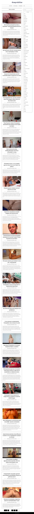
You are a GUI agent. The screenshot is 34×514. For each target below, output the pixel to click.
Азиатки (25, 15)
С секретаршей (25, 88)
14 (16, 510)
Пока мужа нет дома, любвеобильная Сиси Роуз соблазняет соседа (11, 150)
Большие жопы (25, 18)
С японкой (25, 91)
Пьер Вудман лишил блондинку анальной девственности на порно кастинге (11, 124)
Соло (24, 100)
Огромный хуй (25, 62)
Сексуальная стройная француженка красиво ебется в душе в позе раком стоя (12, 461)
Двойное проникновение (26, 33)
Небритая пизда (25, 56)
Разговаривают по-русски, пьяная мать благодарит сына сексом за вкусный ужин (12, 99)
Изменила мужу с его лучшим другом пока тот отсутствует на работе (12, 165)
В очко (24, 24)
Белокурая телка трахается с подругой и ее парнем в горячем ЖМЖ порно (12, 396)
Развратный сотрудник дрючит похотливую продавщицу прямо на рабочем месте (12, 475)
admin (16, 29)
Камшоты (25, 42)
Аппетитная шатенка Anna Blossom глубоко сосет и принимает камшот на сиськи (12, 435)
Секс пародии (25, 94)
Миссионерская (25, 53)
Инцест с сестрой (26, 39)
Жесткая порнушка (26, 36)
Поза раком (25, 71)
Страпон (25, 103)
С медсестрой (25, 82)
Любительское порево (26, 50)
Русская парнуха (26, 77)
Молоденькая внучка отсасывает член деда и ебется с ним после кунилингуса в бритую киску (11, 370)
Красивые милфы (26, 45)
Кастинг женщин (25, 44)
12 (12, 510)
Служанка (25, 97)
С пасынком (25, 85)
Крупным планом (26, 47)
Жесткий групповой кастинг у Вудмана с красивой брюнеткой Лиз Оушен (12, 26)
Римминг (25, 76)
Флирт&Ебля (17, 2)
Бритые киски (25, 21)
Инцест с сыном (25, 41)
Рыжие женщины (26, 79)
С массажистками (26, 80)
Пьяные (25, 74)
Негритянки (25, 59)
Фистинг (25, 109)
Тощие (24, 106)
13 (14, 510)
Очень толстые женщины (27, 68)
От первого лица (26, 65)
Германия (25, 30)
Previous (6, 510)
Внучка (24, 27)
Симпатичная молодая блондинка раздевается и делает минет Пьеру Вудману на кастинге (12, 237)
